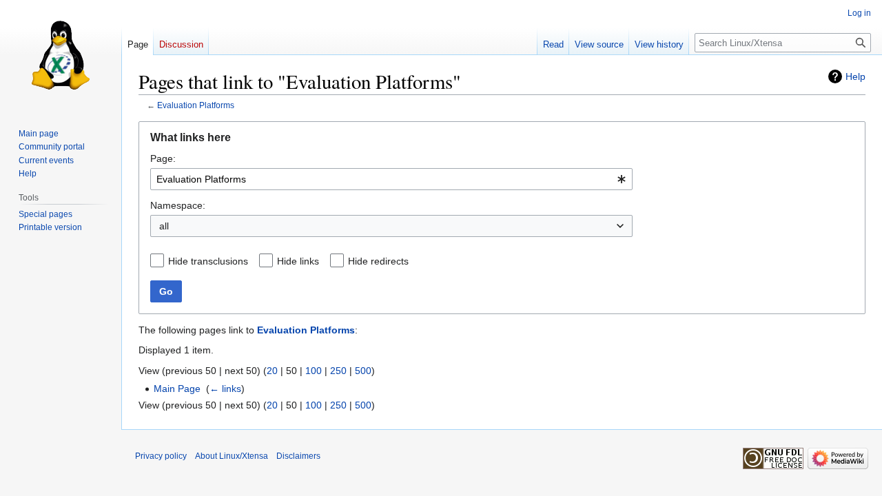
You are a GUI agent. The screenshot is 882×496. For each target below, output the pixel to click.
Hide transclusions (208, 261)
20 (272, 370)
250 (338, 370)
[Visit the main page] (61, 55)
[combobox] (391, 179)
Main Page (177, 388)
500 (363, 370)
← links (225, 388)
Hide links (298, 261)
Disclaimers (298, 456)
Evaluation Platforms (195, 105)
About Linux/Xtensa (231, 456)
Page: (163, 158)
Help (855, 76)
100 (313, 370)
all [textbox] (164, 225)
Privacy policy (161, 456)
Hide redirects (378, 261)
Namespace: (177, 205)
